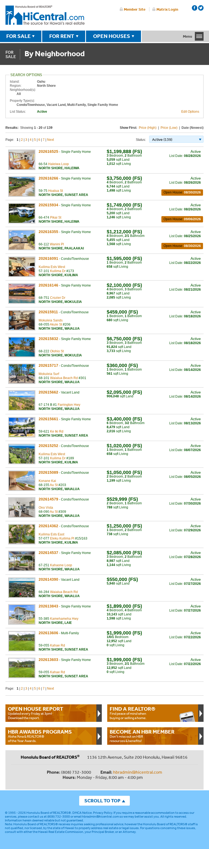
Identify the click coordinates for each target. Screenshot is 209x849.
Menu (187, 36)
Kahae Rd (57, 645)
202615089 (48, 472)
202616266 (48, 178)
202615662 (48, 392)
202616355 (48, 232)
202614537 (48, 552)
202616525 (48, 151)
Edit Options (190, 112)
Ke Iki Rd (56, 431)
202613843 (48, 606)
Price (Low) (169, 128)
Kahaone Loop (61, 565)
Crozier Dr (57, 298)
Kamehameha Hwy (64, 619)
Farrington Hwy (69, 405)
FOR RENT (61, 36)
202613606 (48, 633)
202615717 (48, 365)
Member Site (134, 9)
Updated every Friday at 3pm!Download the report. (35, 712)
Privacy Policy (102, 813)
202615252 (48, 445)
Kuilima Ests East (51, 534)
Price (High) (147, 128)
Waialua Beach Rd (64, 378)
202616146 (48, 285)
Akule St (56, 324)
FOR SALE (18, 36)
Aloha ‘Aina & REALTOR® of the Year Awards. (40, 735)
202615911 (48, 312)
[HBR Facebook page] (194, 8)
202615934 (48, 205)
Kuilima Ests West (52, 267)
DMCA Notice (82, 813)
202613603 (48, 659)
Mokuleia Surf (49, 374)
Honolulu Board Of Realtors (45, 15)
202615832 (48, 338)
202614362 (48, 526)
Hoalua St (55, 191)
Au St (54, 485)
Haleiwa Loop (58, 164)
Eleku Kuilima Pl (62, 538)
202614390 (48, 579)
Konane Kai (47, 481)
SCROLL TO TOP (102, 800)
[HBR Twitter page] (201, 8)
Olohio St (57, 351)
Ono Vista (46, 508)
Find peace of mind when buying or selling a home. (132, 712)
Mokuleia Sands (51, 320)
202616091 (48, 258)
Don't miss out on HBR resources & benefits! (142, 735)
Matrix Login (167, 9)
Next (50, 140)
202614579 (48, 499)
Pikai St (55, 217)
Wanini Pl (57, 244)
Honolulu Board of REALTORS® (48, 813)
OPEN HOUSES (111, 36)
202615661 (48, 419)
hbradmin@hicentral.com (137, 772)
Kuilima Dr (58, 271)
